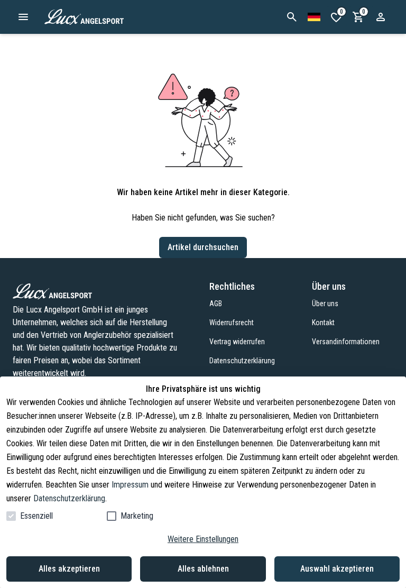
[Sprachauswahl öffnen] (314, 16)
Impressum (130, 485)
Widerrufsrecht (231, 322)
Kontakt (323, 322)
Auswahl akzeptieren (337, 569)
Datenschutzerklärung (69, 498)
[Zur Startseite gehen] (110, 17)
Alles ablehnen (203, 569)
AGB (215, 303)
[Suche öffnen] (291, 16)
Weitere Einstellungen (203, 539)
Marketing (137, 516)
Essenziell (36, 516)
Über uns (325, 303)
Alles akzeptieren (69, 569)
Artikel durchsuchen (203, 247)
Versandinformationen (346, 341)
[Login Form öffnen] (380, 16)
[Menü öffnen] (23, 16)
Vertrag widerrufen (237, 341)
